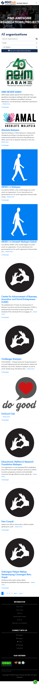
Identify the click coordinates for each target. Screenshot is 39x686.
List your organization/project (20, 51)
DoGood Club (8, 413)
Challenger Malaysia (11, 359)
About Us (19, 613)
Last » (21, 593)
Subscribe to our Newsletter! (19, 623)
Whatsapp (20, 645)
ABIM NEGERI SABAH (11, 91)
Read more (6, 104)
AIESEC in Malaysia (10, 186)
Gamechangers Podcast (19, 616)
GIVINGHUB (19, 648)
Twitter (20, 641)
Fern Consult (7, 521)
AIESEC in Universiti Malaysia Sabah (19, 241)
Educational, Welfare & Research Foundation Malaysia (17, 463)
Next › (16, 593)
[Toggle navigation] (36, 3)
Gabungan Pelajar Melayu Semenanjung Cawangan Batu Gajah (16, 574)
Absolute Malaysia (10, 130)
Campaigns (5, 107)
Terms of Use (19, 606)
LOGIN (20, 3)
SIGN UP (25, 3)
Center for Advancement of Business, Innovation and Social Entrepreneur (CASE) (19, 299)
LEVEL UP (19, 619)
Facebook (20, 635)
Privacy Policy (19, 610)
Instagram (20, 638)
